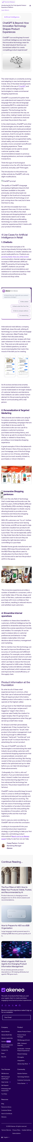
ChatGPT (22, 86)
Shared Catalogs (22, 1054)
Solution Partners (22, 1073)
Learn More (4, 10)
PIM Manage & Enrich (23, 1040)
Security (3, 1056)
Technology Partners (23, 1077)
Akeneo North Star (6, 1035)
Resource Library (6, 1107)
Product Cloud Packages (21, 1035)
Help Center (5, 1082)
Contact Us (4, 1050)
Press (3, 1053)
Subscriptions (16, 1133)
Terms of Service (6, 1130)
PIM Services (5, 1073)
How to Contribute (6, 1113)
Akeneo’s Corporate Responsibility (7, 1046)
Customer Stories (6, 1110)
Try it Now (4, 1094)
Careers (5, 1041)
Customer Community (23, 1080)
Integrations (21, 1060)
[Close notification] (30, 6)
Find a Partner (21, 1083)
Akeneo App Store (22, 1064)
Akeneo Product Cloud (24, 1031)
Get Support (4, 1085)
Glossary (3, 1117)
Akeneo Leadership (7, 1038)
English (5, 1137)
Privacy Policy (16, 1130)
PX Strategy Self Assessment (6, 1089)
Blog (2, 1103)
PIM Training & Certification (5, 1077)
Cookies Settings (27, 1130)
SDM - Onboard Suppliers (22, 1044)
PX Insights (20, 1057)
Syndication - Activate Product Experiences (23, 1049)
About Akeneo (5, 1031)
